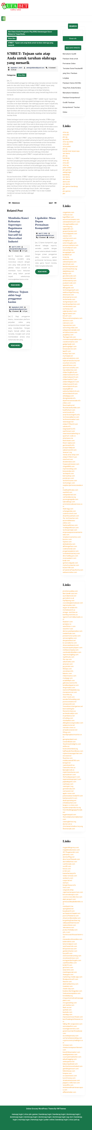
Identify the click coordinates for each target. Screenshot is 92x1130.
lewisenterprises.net (70, 266)
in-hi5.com (66, 871)
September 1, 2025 (16, 68)
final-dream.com (69, 440)
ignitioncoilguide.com (70, 563)
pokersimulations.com (71, 358)
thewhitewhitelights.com (72, 744)
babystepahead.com (70, 1064)
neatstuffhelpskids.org (71, 690)
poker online (67, 167)
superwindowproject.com (72, 779)
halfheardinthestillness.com (73, 751)
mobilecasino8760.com (71, 760)
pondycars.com (68, 478)
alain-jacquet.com (69, 899)
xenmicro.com (68, 259)
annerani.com (68, 664)
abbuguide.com (68, 288)
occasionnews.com (70, 1076)
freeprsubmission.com (71, 464)
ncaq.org (66, 257)
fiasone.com (67, 981)
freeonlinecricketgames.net (73, 706)
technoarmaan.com (70, 530)
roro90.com (67, 866)
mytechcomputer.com (71, 565)
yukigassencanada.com (71, 330)
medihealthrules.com (70, 490)
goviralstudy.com (69, 789)
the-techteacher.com (70, 518)
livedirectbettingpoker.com (72, 991)
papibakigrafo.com (69, 782)
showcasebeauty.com (71, 645)
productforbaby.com (70, 930)
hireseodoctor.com (69, 349)
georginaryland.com (70, 739)
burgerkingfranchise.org (71, 920)
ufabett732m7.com (70, 457)
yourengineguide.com (70, 499)
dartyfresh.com (68, 264)
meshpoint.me (68, 906)
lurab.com (66, 560)
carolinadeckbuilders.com (72, 652)
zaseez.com (67, 236)
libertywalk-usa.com (70, 593)
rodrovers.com (68, 323)
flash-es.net (67, 1007)
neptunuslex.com (69, 605)
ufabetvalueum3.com (70, 377)
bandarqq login (45, 1114)
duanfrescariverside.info (71, 400)
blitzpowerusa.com (70, 949)
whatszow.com (68, 295)
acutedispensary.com (70, 1036)
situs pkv (66, 135)
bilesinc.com (67, 673)
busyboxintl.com (69, 911)
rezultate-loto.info (69, 363)
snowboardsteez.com (71, 958)
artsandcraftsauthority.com (73, 570)
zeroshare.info (68, 671)
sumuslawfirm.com (70, 1026)
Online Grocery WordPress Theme (40, 1109)
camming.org (67, 226)
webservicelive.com (70, 572)
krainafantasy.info (69, 873)
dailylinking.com (68, 271)
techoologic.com (69, 483)
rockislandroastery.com (71, 553)
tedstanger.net (68, 422)
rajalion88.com (68, 229)
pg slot (70, 1117)
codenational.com (69, 549)
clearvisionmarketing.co (71, 433)
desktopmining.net (69, 800)
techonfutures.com (70, 480)
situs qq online (68, 142)
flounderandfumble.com (71, 408)
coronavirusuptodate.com (72, 339)
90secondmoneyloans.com (72, 318)
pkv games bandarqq (70, 186)
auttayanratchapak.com (71, 913)
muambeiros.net (69, 716)
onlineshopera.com (70, 262)
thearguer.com (68, 974)
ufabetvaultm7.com (70, 379)
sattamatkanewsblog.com (72, 1038)
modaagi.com (68, 678)
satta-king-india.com (70, 328)
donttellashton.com (70, 862)
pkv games (67, 170)
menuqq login (17, 1114)
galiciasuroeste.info (70, 683)
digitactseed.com (69, 313)
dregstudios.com (69, 687)
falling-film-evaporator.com (72, 1024)
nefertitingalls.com (70, 243)
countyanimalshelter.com (72, 1057)
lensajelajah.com (69, 252)
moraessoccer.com (70, 692)
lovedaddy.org (68, 996)
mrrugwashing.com (70, 1003)
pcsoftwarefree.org (70, 269)
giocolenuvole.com (69, 276)
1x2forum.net (68, 215)
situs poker (67, 146)
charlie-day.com (68, 989)
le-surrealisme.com (70, 643)
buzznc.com (67, 539)
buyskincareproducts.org (72, 807)
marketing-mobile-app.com (72, 977)
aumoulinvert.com (69, 774)
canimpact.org (68, 786)
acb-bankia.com (68, 1005)
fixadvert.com (68, 622)
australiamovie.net (69, 596)
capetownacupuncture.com (73, 892)
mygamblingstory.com (71, 847)
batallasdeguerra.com (71, 685)
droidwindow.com (69, 462)
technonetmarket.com (71, 419)
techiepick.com (68, 473)
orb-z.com (66, 932)
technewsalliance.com (71, 417)
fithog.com (67, 732)
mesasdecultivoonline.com (72, 939)
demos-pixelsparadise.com (72, 631)
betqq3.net (67, 763)
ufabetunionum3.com (70, 375)
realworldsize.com (69, 925)
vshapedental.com (69, 495)
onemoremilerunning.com (72, 956)
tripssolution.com (69, 325)
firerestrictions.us (69, 711)
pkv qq (65, 137)
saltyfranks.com (69, 662)
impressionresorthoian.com (73, 1017)
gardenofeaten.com (70, 951)
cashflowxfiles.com (70, 963)
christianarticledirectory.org (73, 826)
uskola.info (67, 426)
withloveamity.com (69, 280)
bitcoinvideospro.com (70, 894)
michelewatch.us (69, 610)
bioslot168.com (68, 567)
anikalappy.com (68, 396)
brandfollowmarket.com (71, 1052)
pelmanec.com (68, 854)
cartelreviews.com (69, 306)
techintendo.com (69, 299)
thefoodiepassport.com (71, 777)
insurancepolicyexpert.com (72, 647)
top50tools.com (68, 657)
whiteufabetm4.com (70, 393)
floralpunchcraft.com (70, 979)
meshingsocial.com (70, 972)
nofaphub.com (68, 241)
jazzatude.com (68, 666)
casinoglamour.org (69, 822)
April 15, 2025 (16, 247)
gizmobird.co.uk (68, 598)
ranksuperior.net (68, 1061)
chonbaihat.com (68, 720)
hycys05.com (67, 953)
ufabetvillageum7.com (71, 382)
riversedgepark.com (70, 233)
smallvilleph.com (69, 680)
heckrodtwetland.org (70, 749)
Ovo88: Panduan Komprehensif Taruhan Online (71, 107)
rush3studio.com (69, 864)
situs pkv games (31, 1114)
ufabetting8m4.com (70, 372)
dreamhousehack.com (71, 516)
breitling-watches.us (70, 615)
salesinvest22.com (70, 450)
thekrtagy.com (68, 509)
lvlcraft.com (67, 316)
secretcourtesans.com (71, 219)
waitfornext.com (69, 431)
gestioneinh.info (68, 445)
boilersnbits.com (69, 941)
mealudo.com (68, 986)
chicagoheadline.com (70, 224)
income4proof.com (70, 248)
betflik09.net (67, 255)
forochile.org (67, 694)
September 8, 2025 (17, 307)
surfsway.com (68, 309)
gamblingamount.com (71, 1069)
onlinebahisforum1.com (71, 222)
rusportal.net (67, 880)
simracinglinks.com (70, 638)
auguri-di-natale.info (70, 607)
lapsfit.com (67, 351)
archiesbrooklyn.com (70, 713)
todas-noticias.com (70, 876)
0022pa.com (67, 669)
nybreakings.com (69, 502)
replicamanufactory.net (71, 360)
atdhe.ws (66, 746)
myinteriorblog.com (70, 469)
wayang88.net (68, 389)
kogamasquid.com (69, 814)
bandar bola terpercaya (71, 151)
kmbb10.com (67, 965)
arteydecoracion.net (70, 730)
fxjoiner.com (67, 542)
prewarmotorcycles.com (72, 636)
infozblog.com (68, 718)
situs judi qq (74, 1120)
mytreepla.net (68, 356)
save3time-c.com (69, 626)
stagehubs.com (68, 212)
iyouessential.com (69, 278)
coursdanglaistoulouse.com (73, 603)
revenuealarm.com (69, 558)
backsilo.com (67, 1012)
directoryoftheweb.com (71, 859)
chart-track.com (69, 697)
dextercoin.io (67, 824)
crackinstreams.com (70, 342)
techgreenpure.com (70, 302)
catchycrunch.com (69, 238)
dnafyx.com (67, 273)
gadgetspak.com (69, 344)
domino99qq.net (68, 857)
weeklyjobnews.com (70, 1054)
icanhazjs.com (68, 784)
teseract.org (67, 452)
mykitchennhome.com (71, 772)
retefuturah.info (68, 412)
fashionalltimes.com (70, 525)
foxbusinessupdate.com (71, 993)
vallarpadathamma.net (71, 923)
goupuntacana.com (70, 231)
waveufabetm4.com (70, 386)
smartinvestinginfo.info (71, 415)
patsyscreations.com (70, 245)
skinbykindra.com (69, 544)
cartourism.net (68, 791)
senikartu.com (68, 878)
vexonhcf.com (68, 629)
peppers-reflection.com (71, 1083)
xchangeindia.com (69, 511)
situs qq (66, 132)
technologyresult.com (71, 290)
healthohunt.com (69, 410)
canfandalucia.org (69, 497)
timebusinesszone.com (71, 1080)
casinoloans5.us (68, 765)
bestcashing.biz (68, 709)
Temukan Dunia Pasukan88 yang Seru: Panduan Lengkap (73, 73)
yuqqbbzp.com (68, 335)
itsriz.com (66, 887)
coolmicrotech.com (70, 513)
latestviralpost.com (70, 944)
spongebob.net (68, 909)
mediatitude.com (69, 633)
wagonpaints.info (69, 429)
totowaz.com (67, 1045)
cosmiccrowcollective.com (72, 897)
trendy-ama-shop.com (71, 455)
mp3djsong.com (68, 600)
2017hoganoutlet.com (71, 852)
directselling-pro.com (70, 556)
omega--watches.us (70, 612)
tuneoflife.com (68, 1085)
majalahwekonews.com (71, 850)
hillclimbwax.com (69, 1071)
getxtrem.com (68, 967)
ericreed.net (67, 756)
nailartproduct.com (70, 311)
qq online (66, 139)
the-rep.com (67, 659)
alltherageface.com (70, 546)
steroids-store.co (69, 727)
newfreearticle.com (70, 946)
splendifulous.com (69, 365)
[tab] (3, 18)
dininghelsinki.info (69, 398)
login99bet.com (68, 217)
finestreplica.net (69, 405)
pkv (64, 189)
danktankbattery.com (70, 984)
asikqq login (67, 172)
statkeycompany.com (71, 650)
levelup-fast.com (69, 353)
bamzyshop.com (69, 476)
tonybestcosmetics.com (72, 537)
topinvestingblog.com (70, 655)
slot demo (66, 153)
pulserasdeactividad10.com (73, 796)
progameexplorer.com (71, 551)
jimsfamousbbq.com (70, 591)
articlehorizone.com (70, 332)
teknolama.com (68, 927)
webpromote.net (69, 725)
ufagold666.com (68, 466)
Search (73, 26)
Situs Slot (11, 38)
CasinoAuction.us (69, 767)
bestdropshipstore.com (71, 304)
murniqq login (24, 1120)
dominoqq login (73, 1114)
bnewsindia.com (68, 471)
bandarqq (66, 158)
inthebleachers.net (69, 803)
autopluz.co (67, 624)
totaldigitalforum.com (71, 527)
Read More (17, 286)
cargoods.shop (68, 890)
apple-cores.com (69, 793)
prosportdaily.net (69, 448)
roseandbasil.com (69, 742)
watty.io (65, 883)
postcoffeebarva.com (71, 916)
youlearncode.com (69, 283)
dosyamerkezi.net (69, 640)
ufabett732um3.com (70, 424)
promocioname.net (70, 702)
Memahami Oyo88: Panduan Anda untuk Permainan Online (70, 59)
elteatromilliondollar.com (72, 918)
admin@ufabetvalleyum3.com (35, 68)
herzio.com (67, 869)
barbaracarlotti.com (70, 798)
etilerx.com (67, 403)
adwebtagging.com (70, 1059)
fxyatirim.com (68, 285)
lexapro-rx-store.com (70, 805)
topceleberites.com (70, 370)
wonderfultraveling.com (71, 699)
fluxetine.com (68, 758)
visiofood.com (68, 459)
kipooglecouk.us (68, 770)
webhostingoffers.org (71, 292)
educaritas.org (68, 250)
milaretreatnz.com (69, 676)
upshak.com (67, 1010)
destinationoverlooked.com (72, 1066)
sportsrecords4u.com (71, 368)
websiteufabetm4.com (71, 391)
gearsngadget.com (70, 346)
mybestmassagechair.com (72, 753)
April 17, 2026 (43, 233)
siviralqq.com (67, 1014)
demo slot (66, 182)
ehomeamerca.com (70, 297)
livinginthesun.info (69, 885)
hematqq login (37, 1120)
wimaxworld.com (69, 704)
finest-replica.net (69, 443)
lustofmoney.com (69, 1078)
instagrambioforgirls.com (72, 960)
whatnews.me (68, 438)
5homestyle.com (69, 829)
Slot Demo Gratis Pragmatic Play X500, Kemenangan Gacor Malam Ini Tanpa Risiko (30, 33)
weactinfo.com (68, 970)
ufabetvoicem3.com (70, 384)
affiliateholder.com (69, 1092)
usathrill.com (67, 492)
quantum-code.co (69, 436)
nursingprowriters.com (71, 1029)
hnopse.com (67, 1073)
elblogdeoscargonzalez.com (73, 723)
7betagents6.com (69, 337)
